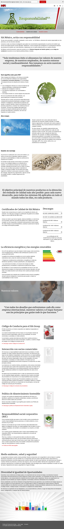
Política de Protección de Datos (9, 524)
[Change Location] (60, 6)
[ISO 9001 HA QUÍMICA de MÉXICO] (61, 217)
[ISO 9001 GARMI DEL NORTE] (61, 213)
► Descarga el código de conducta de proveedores (15, 386)
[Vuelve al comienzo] (60, 525)
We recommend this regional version (10, 2)
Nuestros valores (43, 31)
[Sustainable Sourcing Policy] (49, 397)
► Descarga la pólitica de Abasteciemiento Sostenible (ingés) (17, 405)
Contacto (26, 524)
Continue (43, 2)
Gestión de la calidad (31, 31)
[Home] (3, 5)
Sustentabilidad (20, 31)
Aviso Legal (20, 524)
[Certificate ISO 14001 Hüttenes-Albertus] (61, 227)
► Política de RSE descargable (10, 445)
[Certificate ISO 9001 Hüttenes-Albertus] (61, 222)
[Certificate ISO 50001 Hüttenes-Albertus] (61, 232)
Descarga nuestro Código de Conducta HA (14, 343)
